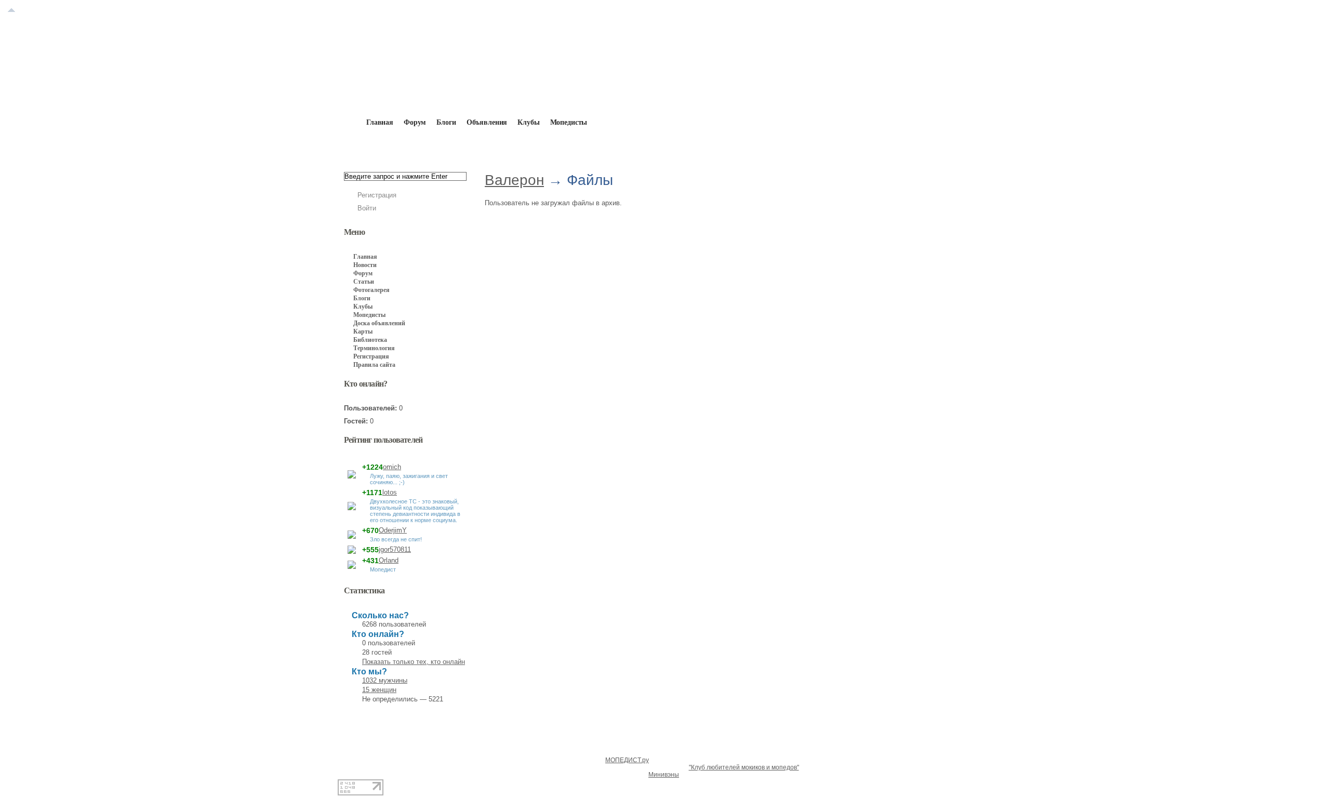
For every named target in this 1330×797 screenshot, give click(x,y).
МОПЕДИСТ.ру (627, 760)
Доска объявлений (379, 323)
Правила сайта (374, 364)
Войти (366, 208)
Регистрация (376, 195)
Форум (415, 122)
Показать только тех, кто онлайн (413, 662)
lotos (389, 492)
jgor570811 (395, 549)
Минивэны (663, 774)
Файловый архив (559, 146)
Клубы (528, 122)
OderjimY (393, 530)
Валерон (499, 146)
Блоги (446, 122)
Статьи (363, 281)
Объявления (487, 122)
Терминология (374, 348)
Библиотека (370, 339)
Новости (365, 265)
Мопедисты (569, 122)
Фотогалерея (371, 290)
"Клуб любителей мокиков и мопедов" (744, 767)
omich (392, 467)
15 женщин (379, 690)
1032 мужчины (384, 680)
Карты (363, 331)
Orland (388, 560)
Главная (403, 146)
